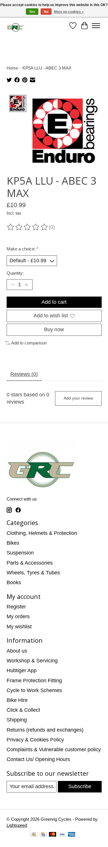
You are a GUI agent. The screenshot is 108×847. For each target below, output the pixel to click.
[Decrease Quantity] (12, 284)
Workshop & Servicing (32, 661)
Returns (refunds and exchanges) (45, 730)
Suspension (20, 553)
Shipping (17, 720)
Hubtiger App (22, 670)
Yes (32, 12)
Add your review (78, 398)
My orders (18, 616)
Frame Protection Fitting (34, 680)
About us (17, 651)
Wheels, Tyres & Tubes (33, 573)
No (46, 12)
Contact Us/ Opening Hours (38, 759)
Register (16, 607)
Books (14, 582)
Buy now (54, 329)
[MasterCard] (52, 835)
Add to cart (54, 302)
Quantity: (15, 273)
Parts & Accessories (30, 563)
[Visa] (62, 835)
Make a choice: (22, 248)
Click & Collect (23, 710)
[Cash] (33, 835)
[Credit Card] (43, 835)
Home (12, 67)
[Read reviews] (28, 227)
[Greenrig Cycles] (15, 26)
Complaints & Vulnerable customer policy (54, 749)
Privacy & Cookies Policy (35, 740)
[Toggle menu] (96, 25)
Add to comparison (29, 342)
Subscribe (79, 786)
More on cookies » (69, 12)
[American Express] (71, 835)
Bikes (13, 543)
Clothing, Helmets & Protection (42, 533)
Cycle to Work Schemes (34, 690)
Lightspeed (17, 825)
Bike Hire (17, 700)
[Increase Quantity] (26, 284)
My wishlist (19, 626)
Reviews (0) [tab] (24, 374)
